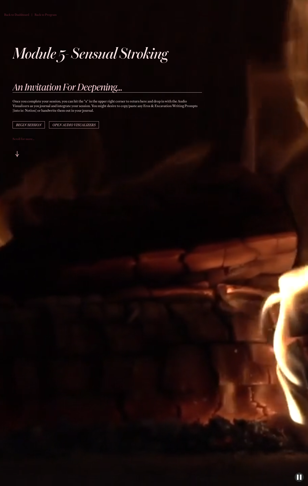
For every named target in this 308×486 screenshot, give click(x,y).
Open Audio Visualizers (74, 125)
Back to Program (46, 14)
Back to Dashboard (16, 14)
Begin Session (28, 125)
